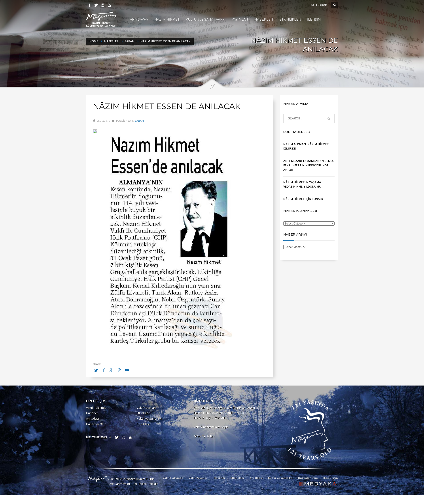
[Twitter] (96, 5)
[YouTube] (109, 5)
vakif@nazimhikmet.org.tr (211, 427)
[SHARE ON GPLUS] (111, 370)
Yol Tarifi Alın (205, 436)
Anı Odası (92, 418)
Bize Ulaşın (144, 424)
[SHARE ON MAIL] (127, 370)
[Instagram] (102, 5)
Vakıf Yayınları (146, 408)
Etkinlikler (143, 413)
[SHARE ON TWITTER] (96, 370)
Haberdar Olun (96, 424)
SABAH (139, 120)
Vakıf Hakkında (96, 408)
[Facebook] (89, 5)
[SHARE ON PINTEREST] (119, 370)
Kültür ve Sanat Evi (149, 418)
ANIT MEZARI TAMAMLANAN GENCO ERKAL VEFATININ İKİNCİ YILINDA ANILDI (308, 165)
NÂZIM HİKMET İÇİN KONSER (303, 199)
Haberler (92, 413)
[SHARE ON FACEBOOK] (103, 370)
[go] (329, 118)
